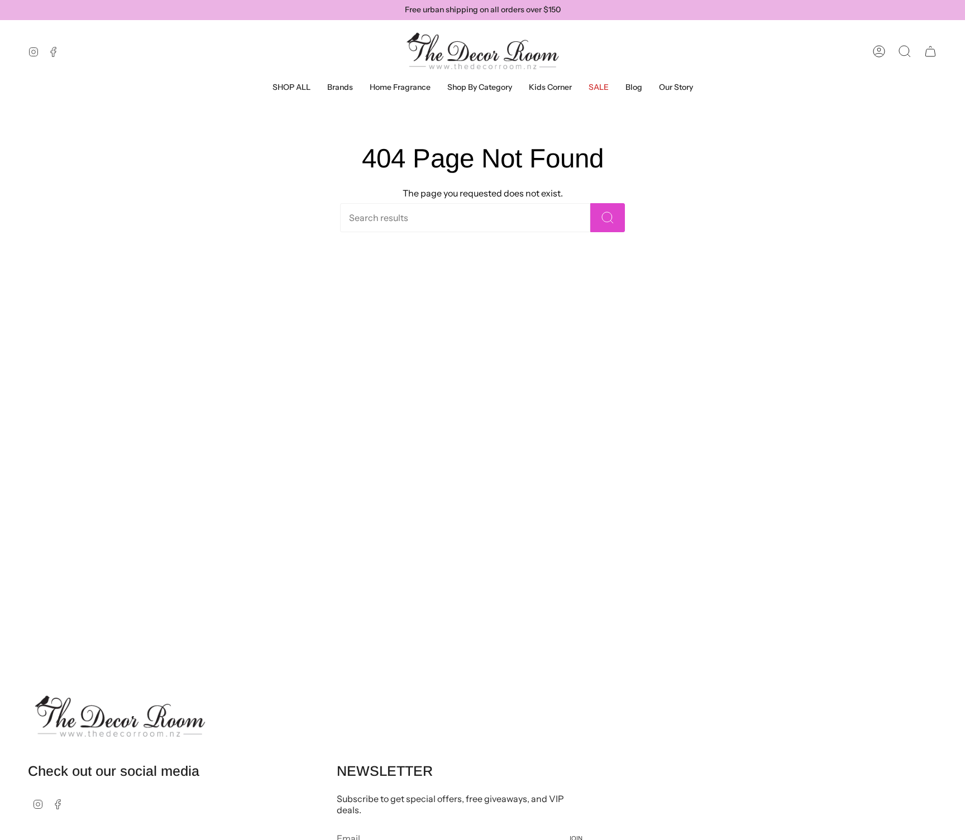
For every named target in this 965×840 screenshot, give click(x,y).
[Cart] (930, 51)
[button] (340, 87)
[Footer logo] (120, 716)
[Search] (607, 217)
